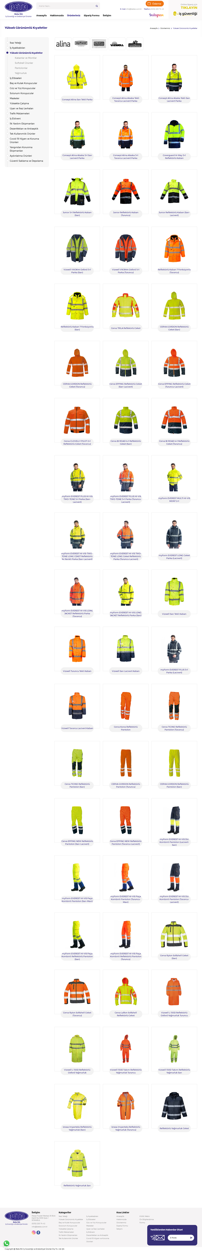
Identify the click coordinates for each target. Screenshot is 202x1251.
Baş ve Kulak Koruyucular (23, 83)
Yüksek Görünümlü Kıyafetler (185, 28)
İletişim (107, 15)
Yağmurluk (21, 73)
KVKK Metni (145, 1216)
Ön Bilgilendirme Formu (147, 1221)
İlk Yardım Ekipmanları (22, 123)
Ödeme (156, 3)
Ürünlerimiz (73, 15)
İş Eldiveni (15, 118)
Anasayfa (41, 15)
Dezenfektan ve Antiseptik (24, 128)
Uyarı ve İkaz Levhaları (21, 108)
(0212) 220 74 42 (157, 9)
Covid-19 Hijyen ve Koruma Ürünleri (24, 140)
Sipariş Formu (91, 15)
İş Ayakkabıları (17, 47)
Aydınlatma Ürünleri (21, 155)
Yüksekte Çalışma (19, 103)
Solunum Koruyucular (22, 93)
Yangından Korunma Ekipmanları (21, 149)
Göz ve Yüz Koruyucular (22, 88)
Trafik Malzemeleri (20, 113)
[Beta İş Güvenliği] (18, 9)
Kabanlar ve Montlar (26, 58)
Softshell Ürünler (24, 63)
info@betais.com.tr (134, 9)
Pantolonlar (21, 68)
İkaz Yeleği (15, 42)
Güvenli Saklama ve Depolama (26, 160)
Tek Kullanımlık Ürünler (22, 133)
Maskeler (14, 98)
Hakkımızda (57, 15)
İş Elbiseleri (16, 78)
